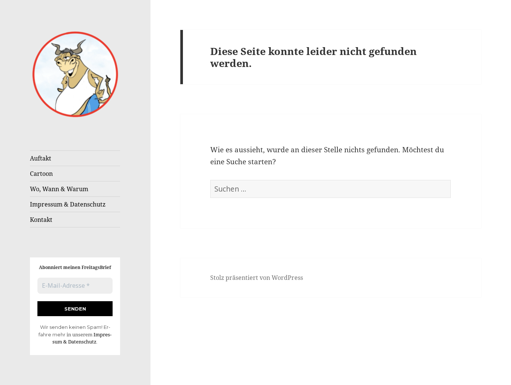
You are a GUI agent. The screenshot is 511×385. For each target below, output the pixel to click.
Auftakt (40, 158)
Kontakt (41, 220)
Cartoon (41, 173)
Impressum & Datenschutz (67, 204)
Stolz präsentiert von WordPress (256, 278)
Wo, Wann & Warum (59, 189)
